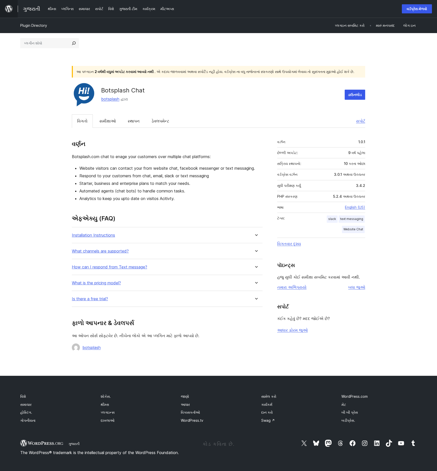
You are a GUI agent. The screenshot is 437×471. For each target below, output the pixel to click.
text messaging (351, 219)
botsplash (110, 99)
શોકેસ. (106, 396)
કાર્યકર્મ (266, 404)
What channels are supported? (100, 251)
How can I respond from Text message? (109, 267)
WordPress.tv (192, 420)
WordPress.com (354, 396)
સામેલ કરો (268, 396)
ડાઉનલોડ (355, 94)
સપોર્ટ (360, 120)
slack (332, 219)
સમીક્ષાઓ (107, 120)
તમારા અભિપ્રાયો (292, 287)
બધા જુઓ (356, 287)
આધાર (185, 404)
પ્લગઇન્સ (108, 412)
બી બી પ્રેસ (349, 412)
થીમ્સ (105, 404)
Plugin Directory (33, 25)
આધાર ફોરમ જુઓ (292, 330)
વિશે (23, 396)
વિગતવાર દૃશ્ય (289, 243)
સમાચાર (26, 404)
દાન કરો (267, 412)
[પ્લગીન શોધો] (74, 43)
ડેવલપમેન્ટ (160, 120)
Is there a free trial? (90, 298)
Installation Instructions (93, 235)
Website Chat (353, 229)
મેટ (343, 404)
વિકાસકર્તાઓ (190, 412)
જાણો (185, 396)
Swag (268, 420)
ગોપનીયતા (27, 420)
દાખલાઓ (108, 420)
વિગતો (82, 120)
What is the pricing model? (96, 283)
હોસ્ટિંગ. (26, 412)
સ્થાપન (134, 120)
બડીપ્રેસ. (348, 420)
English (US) (355, 207)
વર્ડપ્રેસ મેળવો (417, 9)
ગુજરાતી (74, 444)
